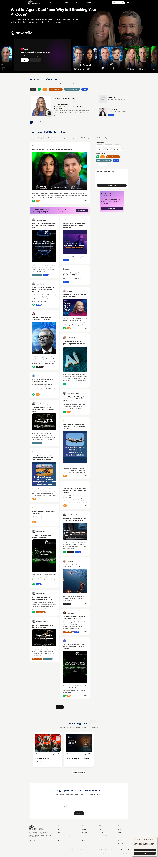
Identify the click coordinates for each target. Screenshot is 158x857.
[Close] (108, 409)
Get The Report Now (94, 448)
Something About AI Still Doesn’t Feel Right (60, 408)
